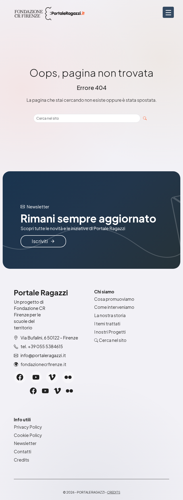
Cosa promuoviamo (114, 299)
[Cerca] (145, 118)
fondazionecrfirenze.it (43, 364)
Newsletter (25, 443)
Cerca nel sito (112, 340)
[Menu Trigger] (168, 12)
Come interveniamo (114, 307)
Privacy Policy (28, 427)
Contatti (22, 451)
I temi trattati (107, 323)
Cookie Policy (28, 435)
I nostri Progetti (110, 332)
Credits (21, 459)
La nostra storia (110, 315)
